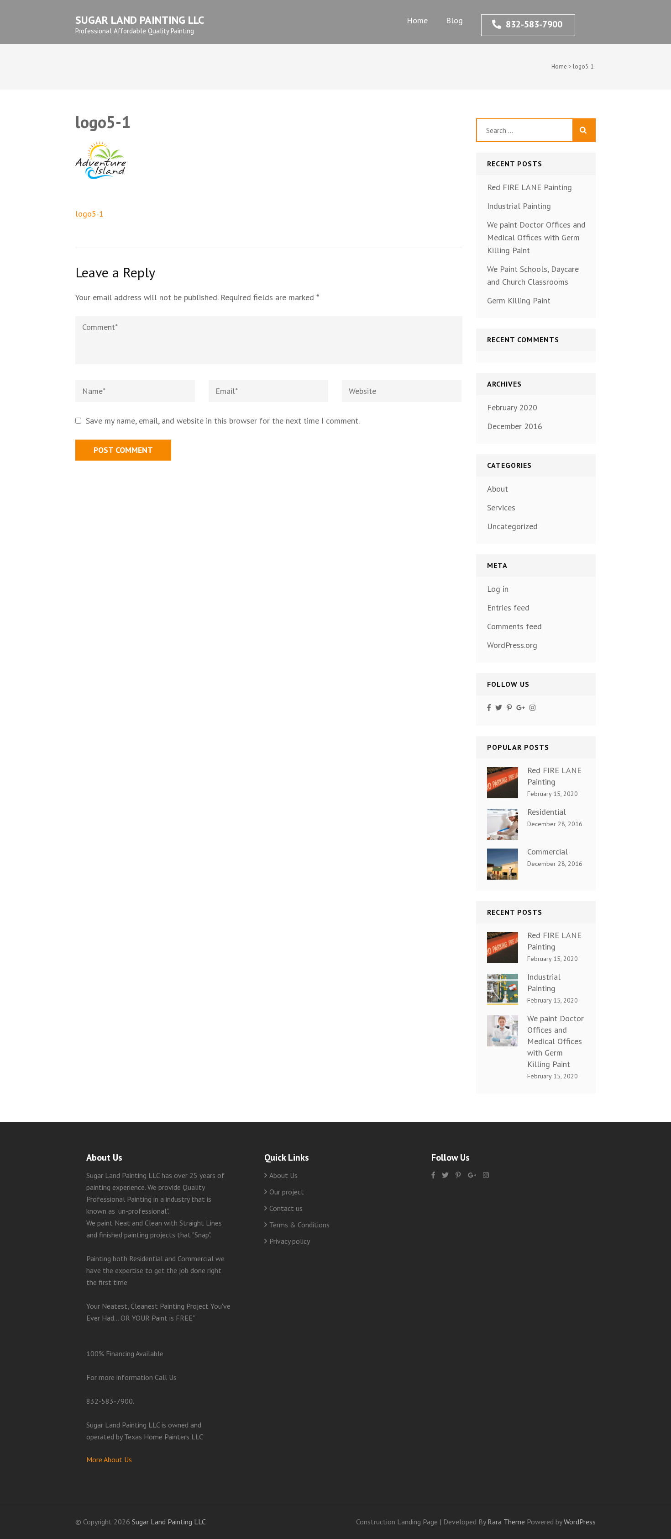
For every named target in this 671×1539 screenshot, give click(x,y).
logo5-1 (89, 213)
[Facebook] (489, 708)
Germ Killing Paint (518, 300)
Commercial (547, 851)
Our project (286, 1191)
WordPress (580, 1521)
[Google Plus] (520, 708)
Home (417, 20)
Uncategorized (512, 526)
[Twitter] (498, 708)
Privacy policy (289, 1241)
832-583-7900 (534, 24)
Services (501, 507)
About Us (283, 1175)
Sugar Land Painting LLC (139, 20)
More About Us (109, 1459)
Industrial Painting (519, 206)
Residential (546, 812)
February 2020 (512, 407)
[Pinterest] (509, 708)
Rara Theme (507, 1521)
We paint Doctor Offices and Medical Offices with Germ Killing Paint (536, 237)
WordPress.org (512, 645)
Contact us (286, 1208)
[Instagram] (532, 708)
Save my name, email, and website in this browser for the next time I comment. (223, 420)
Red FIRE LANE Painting (529, 187)
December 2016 (514, 426)
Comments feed (514, 626)
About (497, 488)
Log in (497, 589)
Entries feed (508, 607)
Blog (454, 20)
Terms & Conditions (299, 1224)
